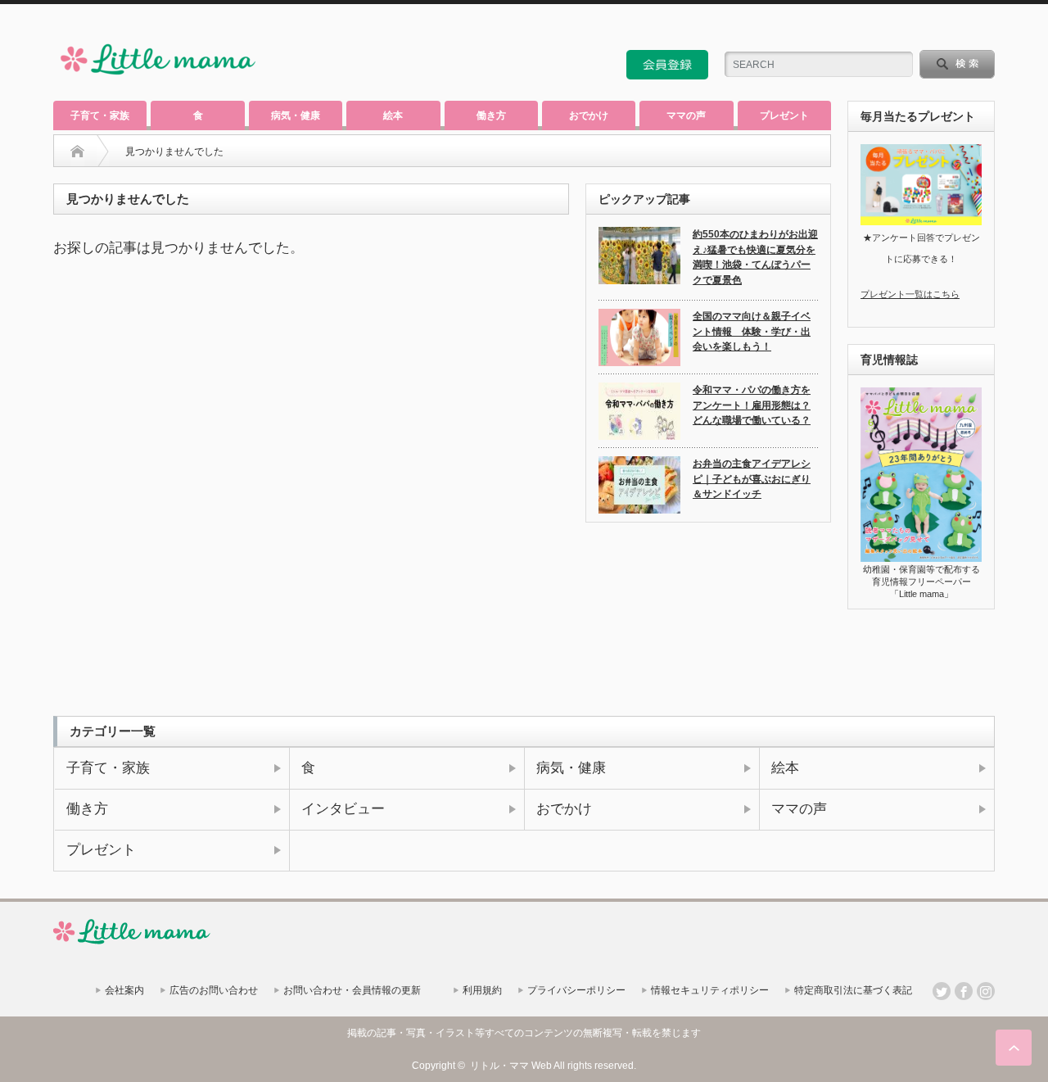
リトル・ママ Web (511, 1065)
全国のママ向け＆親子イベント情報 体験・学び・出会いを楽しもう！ (752, 331)
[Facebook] (964, 991)
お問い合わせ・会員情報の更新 (352, 990)
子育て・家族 (99, 115)
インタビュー (343, 808)
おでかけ (588, 115)
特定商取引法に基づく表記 (853, 990)
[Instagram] (986, 991)
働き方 (491, 115)
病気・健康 (295, 115)
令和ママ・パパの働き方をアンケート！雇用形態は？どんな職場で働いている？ (752, 405)
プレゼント (784, 115)
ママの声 (686, 115)
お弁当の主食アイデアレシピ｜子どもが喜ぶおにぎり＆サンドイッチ (752, 479)
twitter (964, 28)
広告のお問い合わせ (213, 990)
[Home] (77, 151)
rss (942, 28)
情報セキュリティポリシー (710, 990)
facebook (986, 28)
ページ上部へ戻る (1014, 1048)
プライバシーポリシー (576, 990)
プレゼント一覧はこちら (910, 294)
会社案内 (124, 990)
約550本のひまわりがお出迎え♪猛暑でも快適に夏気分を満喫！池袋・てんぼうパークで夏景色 (755, 257)
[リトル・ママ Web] (158, 78)
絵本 (393, 115)
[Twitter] (942, 991)
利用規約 (482, 990)
